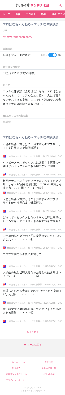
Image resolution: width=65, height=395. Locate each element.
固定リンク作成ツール (16, 374)
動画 (43, 14)
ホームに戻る (34, 344)
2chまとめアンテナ (32, 387)
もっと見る (33, 331)
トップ (6, 14)
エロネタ (31, 14)
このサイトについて (16, 362)
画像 (18, 14)
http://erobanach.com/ (17, 37)
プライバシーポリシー (16, 380)
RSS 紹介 (16, 368)
